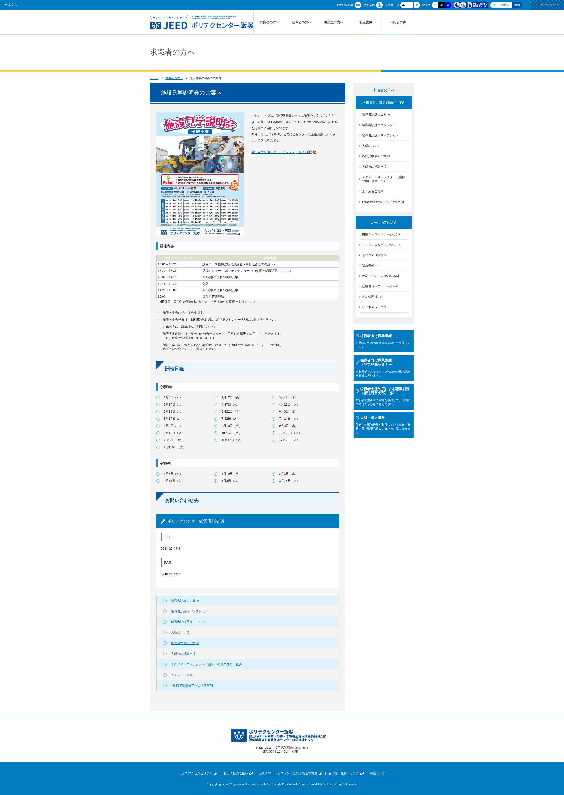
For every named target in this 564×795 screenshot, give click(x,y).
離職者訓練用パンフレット (189, 611)
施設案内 (366, 22)
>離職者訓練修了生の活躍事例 (192, 685)
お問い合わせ (345, 5)
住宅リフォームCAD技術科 (380, 276)
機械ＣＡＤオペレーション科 (382, 234)
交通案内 (369, 5)
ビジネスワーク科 (374, 307)
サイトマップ (549, 5)
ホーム (154, 78)
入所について (180, 632)
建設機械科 (369, 265)
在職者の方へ (302, 22)
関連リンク (377, 773)
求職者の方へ (269, 22)
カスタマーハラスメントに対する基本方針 (288, 773)
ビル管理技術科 (373, 296)
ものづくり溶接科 (374, 255)
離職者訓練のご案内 (185, 600)
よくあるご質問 (182, 675)
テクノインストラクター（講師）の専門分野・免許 (206, 664)
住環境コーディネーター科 (380, 286)
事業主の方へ (334, 22)
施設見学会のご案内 (185, 643)
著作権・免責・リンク (343, 773)
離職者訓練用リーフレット (189, 622)
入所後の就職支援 (183, 653)
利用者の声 (398, 22)
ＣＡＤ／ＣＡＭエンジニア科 (382, 244)
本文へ (12, 4)
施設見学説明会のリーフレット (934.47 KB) (281, 152)
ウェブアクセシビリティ (196, 773)
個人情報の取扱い (235, 773)
